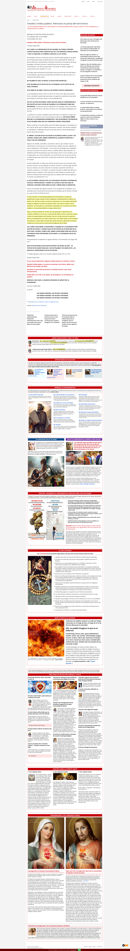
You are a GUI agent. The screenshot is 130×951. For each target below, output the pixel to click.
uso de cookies (73, 950)
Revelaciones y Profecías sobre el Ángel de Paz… (44, 302)
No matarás (57, 424)
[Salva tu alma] (41, 10)
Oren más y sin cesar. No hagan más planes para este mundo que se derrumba (91, 41)
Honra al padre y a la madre (61, 418)
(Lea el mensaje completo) (87, 484)
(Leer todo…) (86, 881)
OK (79, 950)
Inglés (90, 946)
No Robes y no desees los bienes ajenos (90, 420)
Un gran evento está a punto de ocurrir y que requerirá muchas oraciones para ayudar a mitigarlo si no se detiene (52, 318)
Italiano (94, 946)
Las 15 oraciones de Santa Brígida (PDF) (77, 371)
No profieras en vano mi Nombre (63, 403)
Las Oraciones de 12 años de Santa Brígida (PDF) (96, 371)
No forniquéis (83, 395)
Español (85, 946)
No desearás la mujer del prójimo (89, 412)
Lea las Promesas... (32, 376)
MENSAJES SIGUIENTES (91, 86)
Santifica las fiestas (59, 410)
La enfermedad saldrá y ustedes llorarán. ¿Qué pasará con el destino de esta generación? (91, 109)
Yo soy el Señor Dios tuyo (35, 395)
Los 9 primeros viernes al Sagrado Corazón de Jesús (39, 372)
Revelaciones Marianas (39, 305)
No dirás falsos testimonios (87, 404)
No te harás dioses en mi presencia (63, 395)
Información (99, 946)
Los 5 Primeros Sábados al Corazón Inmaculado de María (57, 372)
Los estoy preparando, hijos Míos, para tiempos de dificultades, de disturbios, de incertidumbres (90, 48)
